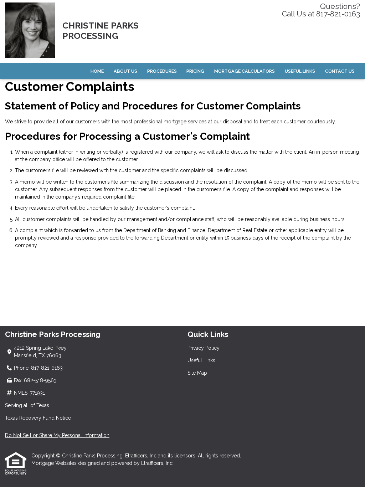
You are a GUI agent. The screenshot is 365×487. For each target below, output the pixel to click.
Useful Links (300, 71)
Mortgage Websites (54, 463)
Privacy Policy (203, 348)
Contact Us (340, 71)
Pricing (195, 71)
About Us (125, 71)
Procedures (162, 71)
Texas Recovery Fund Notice (38, 418)
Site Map (197, 373)
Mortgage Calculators (244, 71)
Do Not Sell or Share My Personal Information (57, 435)
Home (97, 71)
